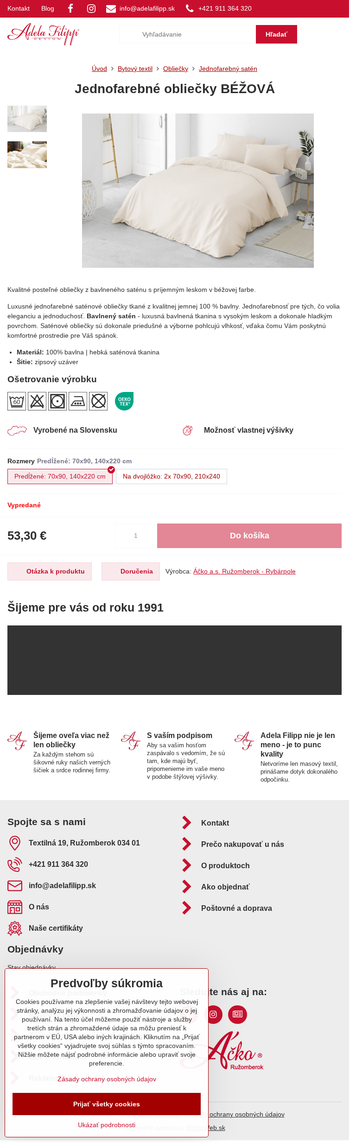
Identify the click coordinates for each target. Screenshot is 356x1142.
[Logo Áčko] (221, 1067)
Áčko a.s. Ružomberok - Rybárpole (244, 571)
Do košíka (249, 535)
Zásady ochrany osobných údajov (235, 1114)
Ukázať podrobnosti (106, 1125)
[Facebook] (70, 9)
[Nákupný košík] (316, 34)
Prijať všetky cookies (106, 1104)
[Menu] (338, 34)
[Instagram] (91, 9)
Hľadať (276, 34)
